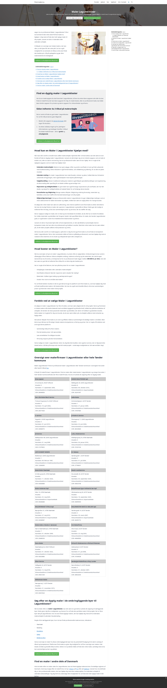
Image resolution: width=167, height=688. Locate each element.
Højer (38, 634)
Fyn (108, 2)
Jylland (103, 2)
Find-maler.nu (39, 2)
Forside (96, 2)
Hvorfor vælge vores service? (74, 18)
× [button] (165, 677)
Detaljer (97, 682)
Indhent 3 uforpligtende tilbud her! (46, 60)
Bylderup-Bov (41, 638)
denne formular (58, 121)
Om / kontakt (122, 2)
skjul (51, 66)
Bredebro (40, 631)
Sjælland (113, 2)
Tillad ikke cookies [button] (88, 685)
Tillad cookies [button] (78, 685)
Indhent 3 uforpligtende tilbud (92, 18)
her (48, 368)
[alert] (83, 682)
